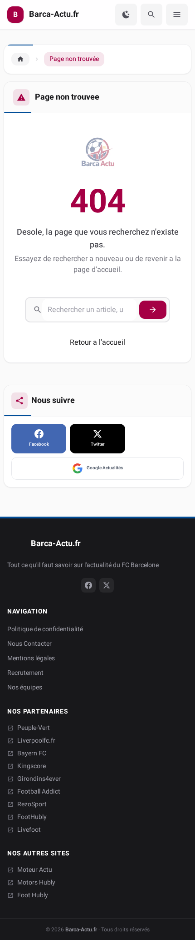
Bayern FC (31, 753)
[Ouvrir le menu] (177, 14)
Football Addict (38, 791)
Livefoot (29, 829)
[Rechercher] (151, 14)
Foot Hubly (32, 895)
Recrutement (25, 673)
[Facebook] (88, 585)
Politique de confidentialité (45, 629)
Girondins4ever (39, 779)
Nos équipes (24, 687)
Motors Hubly (36, 882)
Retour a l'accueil (97, 342)
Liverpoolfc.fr (36, 740)
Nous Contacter (29, 643)
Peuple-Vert (33, 728)
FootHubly (32, 817)
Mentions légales (31, 658)
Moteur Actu (34, 870)
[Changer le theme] (126, 14)
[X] (106, 585)
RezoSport (32, 804)
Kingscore (31, 766)
